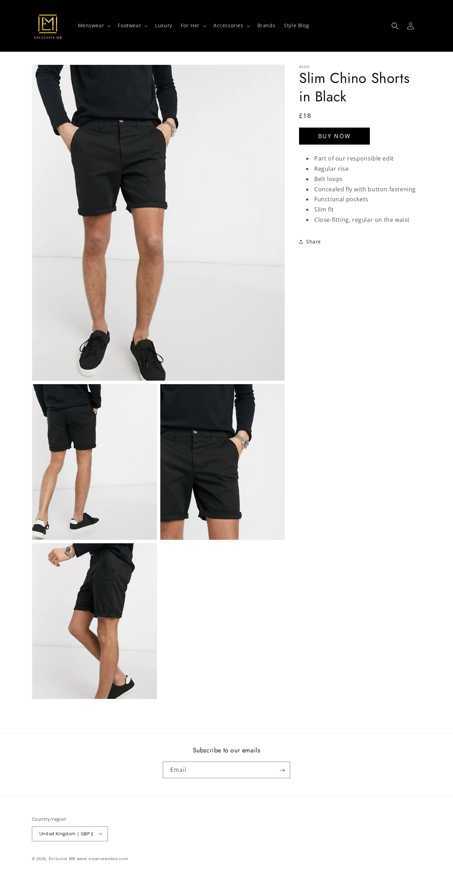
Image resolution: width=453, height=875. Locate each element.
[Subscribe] (282, 770)
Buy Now (334, 136)
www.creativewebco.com (102, 858)
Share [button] (313, 242)
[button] (94, 25)
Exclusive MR (62, 858)
